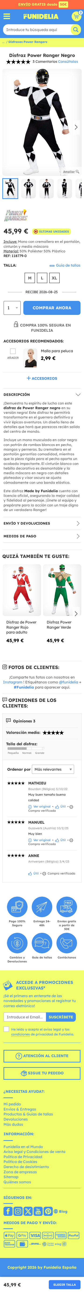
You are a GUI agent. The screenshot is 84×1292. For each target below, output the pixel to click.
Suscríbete (61, 1017)
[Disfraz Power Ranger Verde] (62, 590)
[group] (10, 188)
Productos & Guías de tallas (28, 1114)
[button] (76, 127)
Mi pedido (12, 1104)
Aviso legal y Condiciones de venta (34, 1151)
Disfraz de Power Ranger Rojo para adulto (21, 627)
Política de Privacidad (23, 1156)
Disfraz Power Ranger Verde (59, 625)
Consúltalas (68, 61)
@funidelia (68, 682)
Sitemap (11, 1176)
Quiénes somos (17, 1182)
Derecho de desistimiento (26, 1166)
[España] (8, 1212)
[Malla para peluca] (30, 357)
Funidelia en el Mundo (23, 1146)
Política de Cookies (20, 1161)
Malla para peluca (57, 350)
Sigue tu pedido (45, 1073)
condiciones (20, 1034)
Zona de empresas (20, 1172)
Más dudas (13, 1124)
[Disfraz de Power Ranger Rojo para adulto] (22, 590)
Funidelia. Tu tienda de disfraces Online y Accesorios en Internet (41, 16)
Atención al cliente (45, 1055)
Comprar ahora (52, 307)
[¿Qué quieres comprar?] (7, 16)
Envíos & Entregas (20, 1109)
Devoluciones (16, 1119)
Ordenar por (19, 769)
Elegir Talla (64, 1284)
